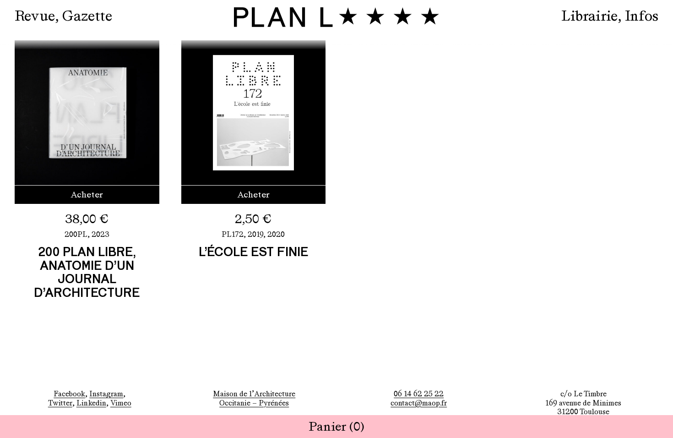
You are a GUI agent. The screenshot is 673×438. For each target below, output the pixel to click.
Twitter (60, 403)
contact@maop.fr (419, 403)
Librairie (589, 15)
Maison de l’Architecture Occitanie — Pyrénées (254, 398)
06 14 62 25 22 (419, 393)
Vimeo (120, 403)
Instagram (106, 393)
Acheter (87, 194)
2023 (100, 234)
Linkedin (91, 403)
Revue (35, 15)
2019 (255, 234)
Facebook (69, 393)
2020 (276, 234)
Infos (641, 15)
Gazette (87, 15)
